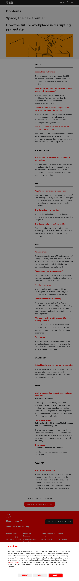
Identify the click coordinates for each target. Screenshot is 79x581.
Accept (55, 575)
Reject (25, 575)
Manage (40, 575)
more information (15, 562)
